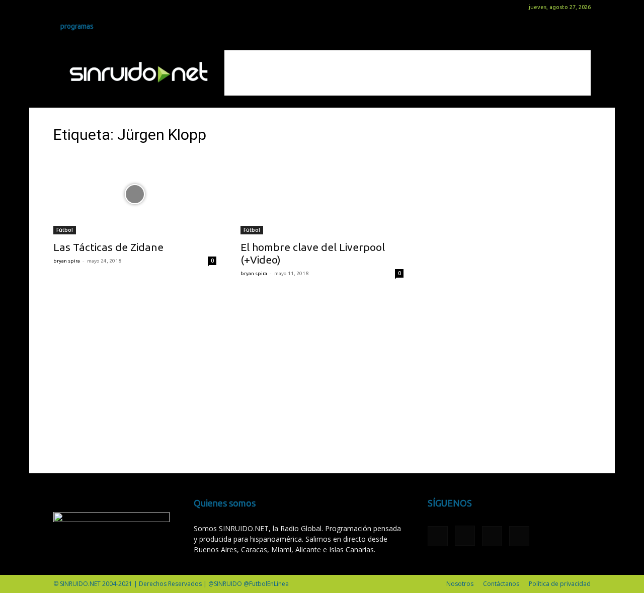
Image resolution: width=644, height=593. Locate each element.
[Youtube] (110, 7)
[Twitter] (94, 7)
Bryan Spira (66, 261)
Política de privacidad (560, 583)
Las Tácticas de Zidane (108, 247)
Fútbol (64, 229)
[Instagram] (77, 7)
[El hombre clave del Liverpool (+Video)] (322, 194)
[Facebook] (60, 7)
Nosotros (459, 583)
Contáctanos (501, 583)
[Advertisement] (407, 73)
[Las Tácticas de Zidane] (134, 194)
